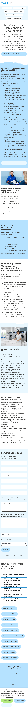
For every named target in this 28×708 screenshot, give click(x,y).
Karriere (14, 681)
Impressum (9, 697)
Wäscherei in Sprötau (9, 652)
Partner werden (14, 673)
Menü (22, 3)
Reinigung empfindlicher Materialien (14, 11)
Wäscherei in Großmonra (10, 657)
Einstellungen (6, 705)
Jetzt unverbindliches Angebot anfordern (11, 54)
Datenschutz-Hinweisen (17, 695)
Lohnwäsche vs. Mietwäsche (14, 18)
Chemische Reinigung (19, 8)
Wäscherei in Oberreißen (10, 625)
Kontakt (14, 684)
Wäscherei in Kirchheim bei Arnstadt (13, 636)
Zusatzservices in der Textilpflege (14, 15)
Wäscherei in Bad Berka (9, 614)
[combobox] (14, 535)
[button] (14, 574)
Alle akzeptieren (7, 700)
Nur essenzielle (20, 700)
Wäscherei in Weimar (9, 619)
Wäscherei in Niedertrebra (10, 630)
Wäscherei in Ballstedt (9, 608)
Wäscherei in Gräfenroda (10, 641)
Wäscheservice (7, 8)
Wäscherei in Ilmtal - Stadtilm (11, 646)
